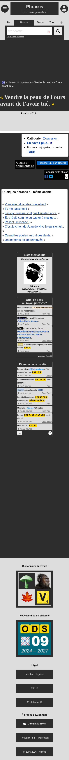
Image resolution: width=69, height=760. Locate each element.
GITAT (33, 425)
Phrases (12, 82)
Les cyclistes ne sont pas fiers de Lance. (31, 213)
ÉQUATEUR (41, 397)
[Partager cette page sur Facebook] (46, 177)
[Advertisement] (34, 58)
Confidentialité (34, 702)
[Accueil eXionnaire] (3, 82)
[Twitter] (51, 177)
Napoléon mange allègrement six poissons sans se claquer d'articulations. (33, 334)
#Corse (30, 408)
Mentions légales (35, 674)
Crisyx (21, 390)
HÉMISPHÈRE (36, 400)
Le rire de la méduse (42, 308)
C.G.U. (34, 688)
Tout (44, 314)
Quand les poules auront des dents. (28, 235)
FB (33, 737)
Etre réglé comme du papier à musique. (30, 217)
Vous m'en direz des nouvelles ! (25, 204)
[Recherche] (58, 31)
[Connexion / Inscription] (64, 9)
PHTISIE (40, 380)
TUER (31, 151)
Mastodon (43, 737)
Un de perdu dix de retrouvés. (24, 239)
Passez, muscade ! (17, 222)
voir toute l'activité (45, 356)
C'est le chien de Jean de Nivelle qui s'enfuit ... (35, 226)
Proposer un (52, 163)
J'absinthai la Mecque (27, 321)
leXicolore (22, 318)
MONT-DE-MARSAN (34, 415)
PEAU (27, 348)
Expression (25, 82)
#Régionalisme (36, 369)
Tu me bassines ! (16, 208)
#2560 (40, 390)
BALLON (36, 372)
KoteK (20, 345)
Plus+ (49, 314)
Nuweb (42, 751)
